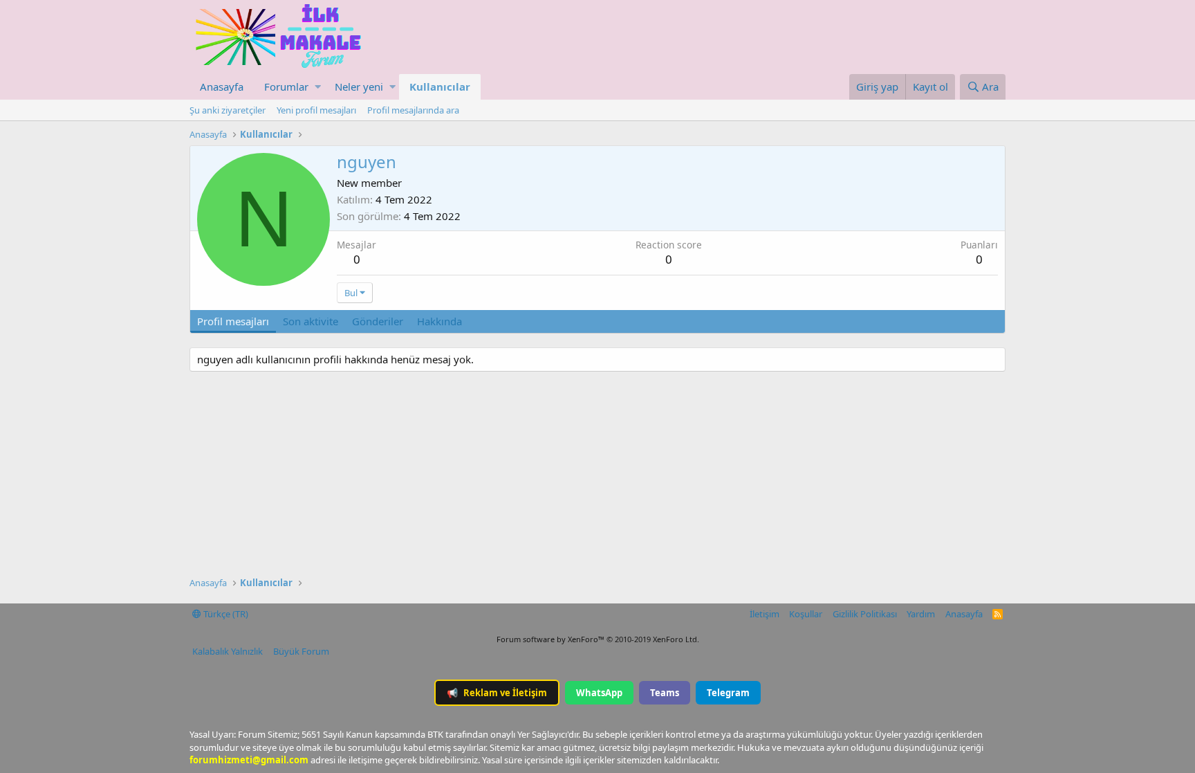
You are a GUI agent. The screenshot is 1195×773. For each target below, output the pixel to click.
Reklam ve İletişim (497, 692)
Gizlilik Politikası (865, 614)
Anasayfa (221, 86)
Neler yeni (359, 86)
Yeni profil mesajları (316, 110)
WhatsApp (599, 692)
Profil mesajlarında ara (413, 110)
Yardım (921, 614)
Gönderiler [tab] (377, 321)
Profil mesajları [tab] (233, 321)
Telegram (728, 692)
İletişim (764, 614)
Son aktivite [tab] (310, 321)
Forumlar (286, 86)
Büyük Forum (301, 651)
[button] (317, 87)
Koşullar (805, 614)
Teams (664, 692)
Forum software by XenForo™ (598, 639)
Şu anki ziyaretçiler (227, 110)
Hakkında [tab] (439, 321)
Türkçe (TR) (224, 614)
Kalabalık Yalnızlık (227, 651)
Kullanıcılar (439, 86)
